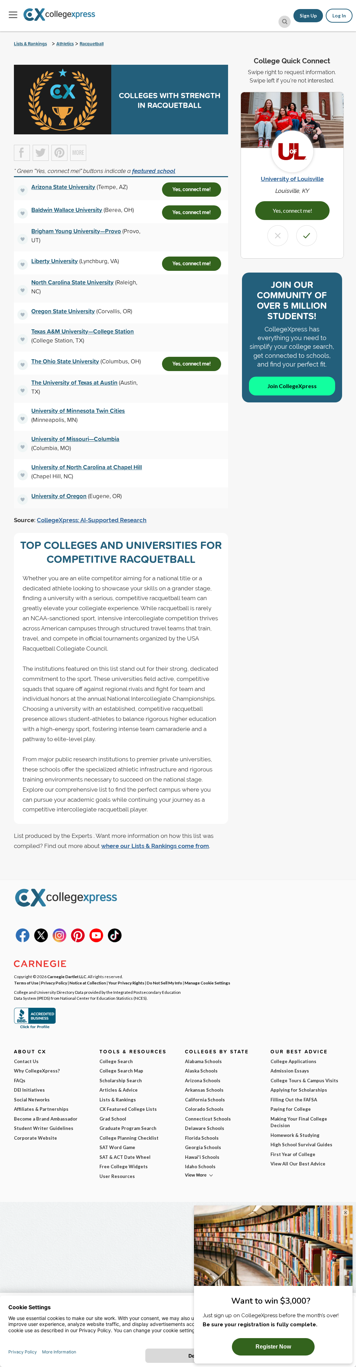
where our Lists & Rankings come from (155, 845)
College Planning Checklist (129, 1138)
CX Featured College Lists (128, 1109)
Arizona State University (63, 186)
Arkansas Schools (204, 1090)
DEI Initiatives (29, 1090)
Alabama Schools (203, 1061)
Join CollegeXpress (292, 386)
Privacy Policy (54, 982)
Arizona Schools (202, 1080)
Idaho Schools (200, 1166)
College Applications (293, 1061)
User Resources (117, 1176)
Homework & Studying (294, 1135)
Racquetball (92, 43)
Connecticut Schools (208, 1119)
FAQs (19, 1080)
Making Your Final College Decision (298, 1122)
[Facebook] (22, 940)
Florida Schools (202, 1138)
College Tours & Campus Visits (304, 1080)
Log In (339, 15)
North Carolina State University (72, 282)
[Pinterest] (78, 940)
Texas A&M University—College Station (82, 331)
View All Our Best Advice (297, 1163)
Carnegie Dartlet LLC (66, 976)
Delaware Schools (204, 1128)
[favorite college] (22, 190)
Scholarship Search (120, 1080)
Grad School (112, 1119)
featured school (153, 170)
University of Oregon (59, 496)
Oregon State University (63, 311)
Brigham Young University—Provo (76, 231)
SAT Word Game (117, 1147)
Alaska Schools (201, 1071)
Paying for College (290, 1109)
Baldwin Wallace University (66, 209)
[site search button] (284, 22)
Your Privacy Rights (126, 982)
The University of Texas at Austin (74, 382)
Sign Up (308, 15)
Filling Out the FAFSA (293, 1099)
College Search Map (121, 1071)
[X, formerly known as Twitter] (41, 940)
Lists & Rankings (30, 43)
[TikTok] (114, 940)
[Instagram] (59, 940)
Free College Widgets (123, 1166)
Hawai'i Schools (202, 1157)
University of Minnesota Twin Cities (78, 410)
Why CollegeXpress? (37, 1071)
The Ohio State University (65, 361)
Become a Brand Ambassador (46, 1119)
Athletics (65, 43)
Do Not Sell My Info (164, 982)
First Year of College (292, 1154)
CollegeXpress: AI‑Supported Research (91, 520)
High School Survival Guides (301, 1144)
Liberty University (54, 261)
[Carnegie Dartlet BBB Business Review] (35, 1027)
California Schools (205, 1099)
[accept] (306, 235)
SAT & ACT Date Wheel (125, 1157)
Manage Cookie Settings (207, 982)
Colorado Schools (204, 1109)
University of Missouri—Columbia (75, 438)
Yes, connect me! (191, 189)
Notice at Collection (88, 982)
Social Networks (32, 1099)
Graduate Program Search (127, 1128)
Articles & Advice (118, 1090)
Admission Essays (289, 1071)
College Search (116, 1061)
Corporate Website (35, 1138)
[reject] (277, 235)
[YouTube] (96, 940)
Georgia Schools (203, 1147)
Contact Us (26, 1061)
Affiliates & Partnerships (41, 1109)
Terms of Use (26, 982)
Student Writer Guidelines (43, 1128)
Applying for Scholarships (298, 1090)
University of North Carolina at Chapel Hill (86, 467)
